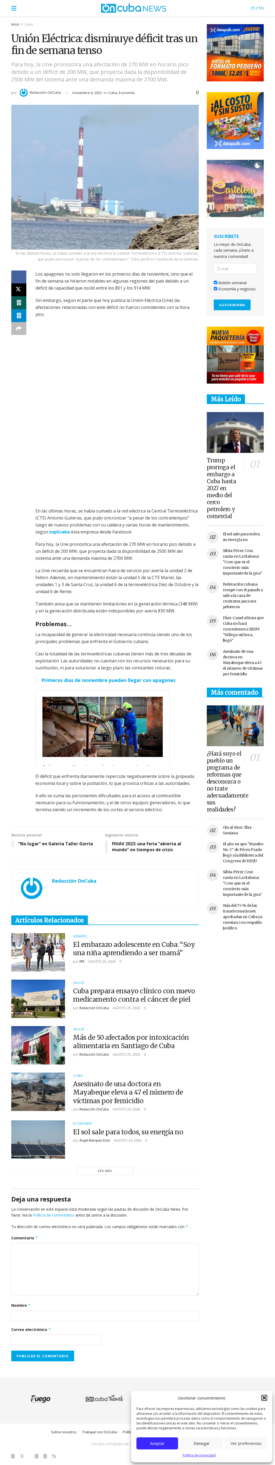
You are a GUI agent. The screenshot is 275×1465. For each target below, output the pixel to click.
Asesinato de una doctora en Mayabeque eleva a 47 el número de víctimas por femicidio (128, 1092)
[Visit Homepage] (134, 8)
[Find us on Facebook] (13, 1456)
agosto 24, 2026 (126, 1109)
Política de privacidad (199, 1455)
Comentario (24, 1237)
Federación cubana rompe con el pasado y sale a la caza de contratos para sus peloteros (243, 595)
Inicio (15, 24)
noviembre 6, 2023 (87, 92)
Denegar (202, 1443)
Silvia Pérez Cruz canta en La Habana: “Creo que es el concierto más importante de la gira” (242, 562)
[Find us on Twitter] (22, 1456)
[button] (264, 1398)
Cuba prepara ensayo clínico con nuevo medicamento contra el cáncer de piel (134, 995)
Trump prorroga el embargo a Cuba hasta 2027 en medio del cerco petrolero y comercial (221, 488)
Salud (79, 982)
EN (261, 7)
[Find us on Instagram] (36, 1456)
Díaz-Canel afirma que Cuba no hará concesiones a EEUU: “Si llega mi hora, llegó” (243, 629)
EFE (81, 961)
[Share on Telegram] (18, 315)
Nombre (21, 1305)
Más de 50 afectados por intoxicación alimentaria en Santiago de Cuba (131, 1041)
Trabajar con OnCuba (99, 1432)
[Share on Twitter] (18, 289)
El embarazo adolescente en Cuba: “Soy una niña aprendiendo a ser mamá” (134, 948)
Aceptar (157, 1443)
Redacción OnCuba (45, 92)
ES (253, 7)
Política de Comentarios (53, 1215)
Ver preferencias (246, 1443)
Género (80, 936)
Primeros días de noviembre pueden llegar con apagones (108, 680)
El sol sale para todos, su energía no (128, 1132)
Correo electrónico (31, 1329)
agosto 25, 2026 (101, 961)
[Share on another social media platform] (18, 328)
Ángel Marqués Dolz (94, 1140)
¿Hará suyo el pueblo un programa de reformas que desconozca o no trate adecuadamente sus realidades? (227, 781)
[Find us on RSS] (54, 1456)
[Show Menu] (13, 8)
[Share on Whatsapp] (18, 302)
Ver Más (105, 1171)
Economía (127, 92)
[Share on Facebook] (18, 276)
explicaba (59, 532)
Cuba (29, 24)
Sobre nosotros (64, 1432)
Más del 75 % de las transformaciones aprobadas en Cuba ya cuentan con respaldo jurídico (242, 916)
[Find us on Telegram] (45, 1456)
